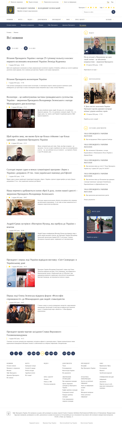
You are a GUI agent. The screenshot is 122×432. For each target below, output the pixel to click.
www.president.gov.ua (67, 415)
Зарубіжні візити (30, 373)
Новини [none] (10, 19)
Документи (67, 363)
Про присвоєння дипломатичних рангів (97, 195)
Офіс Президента (53, 25)
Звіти (82, 390)
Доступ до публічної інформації (87, 382)
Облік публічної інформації (85, 396)
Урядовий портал (34, 423)
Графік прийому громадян (69, 390)
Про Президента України (88, 368)
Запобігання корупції (106, 373)
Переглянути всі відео (90, 70)
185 (29, 353)
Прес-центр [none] (80, 19)
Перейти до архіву (92, 237)
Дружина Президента (68, 25)
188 (42, 353)
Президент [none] (56, 19)
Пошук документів (89, 199)
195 (64, 353)
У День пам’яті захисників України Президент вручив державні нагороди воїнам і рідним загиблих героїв (98, 108)
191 (55, 353)
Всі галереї (28, 375)
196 (68, 353)
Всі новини (83, 25)
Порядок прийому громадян (67, 396)
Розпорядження (66, 368)
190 (51, 353)
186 (33, 353)
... (25, 353)
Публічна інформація (86, 378)
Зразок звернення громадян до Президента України (69, 385)
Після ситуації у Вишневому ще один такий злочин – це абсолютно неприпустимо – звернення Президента (98, 59)
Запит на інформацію (70, 2)
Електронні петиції (68, 392)
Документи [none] (42, 19)
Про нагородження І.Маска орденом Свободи (99, 139)
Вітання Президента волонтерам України (27, 79)
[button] (89, 7)
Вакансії (102, 370)
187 (38, 353)
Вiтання (41, 25)
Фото (27, 363)
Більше (109, 19)
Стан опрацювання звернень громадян (67, 400)
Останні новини (11, 25)
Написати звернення (17, 2)
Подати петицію (33, 2)
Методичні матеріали (87, 392)
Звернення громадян (66, 378)
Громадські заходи (30, 366)
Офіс (101, 363)
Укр (108, 2)
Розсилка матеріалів (49, 384)
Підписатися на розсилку (51, 2)
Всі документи (66, 373)
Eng (112, 2)
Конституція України (68, 370)
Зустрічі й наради (30, 368)
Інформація (103, 379)
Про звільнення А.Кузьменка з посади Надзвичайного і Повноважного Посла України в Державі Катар (98, 152)
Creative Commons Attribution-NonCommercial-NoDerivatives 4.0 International (84, 413)
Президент (85, 363)
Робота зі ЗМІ (48, 382)
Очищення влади (107, 377)
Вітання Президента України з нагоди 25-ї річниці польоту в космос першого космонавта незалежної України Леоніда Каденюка (40, 60)
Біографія (83, 366)
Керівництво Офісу (105, 366)
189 (47, 353)
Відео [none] (30, 19)
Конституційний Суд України (68, 423)
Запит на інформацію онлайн (87, 386)
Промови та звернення (27, 25)
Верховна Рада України (49, 423)
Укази (64, 366)
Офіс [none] (68, 19)
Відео (46, 363)
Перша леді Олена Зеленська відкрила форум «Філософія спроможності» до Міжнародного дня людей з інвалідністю (36, 297)
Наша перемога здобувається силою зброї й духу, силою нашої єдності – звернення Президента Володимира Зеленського (42, 192)
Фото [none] (20, 19)
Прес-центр (48, 377)
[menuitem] (11, 19)
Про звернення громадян (69, 381)
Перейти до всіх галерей (91, 119)
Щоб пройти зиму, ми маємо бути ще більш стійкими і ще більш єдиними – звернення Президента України (38, 138)
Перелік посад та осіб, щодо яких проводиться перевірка (106, 386)
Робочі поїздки (29, 370)
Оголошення (103, 368)
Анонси (46, 379)
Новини (16, 32)
